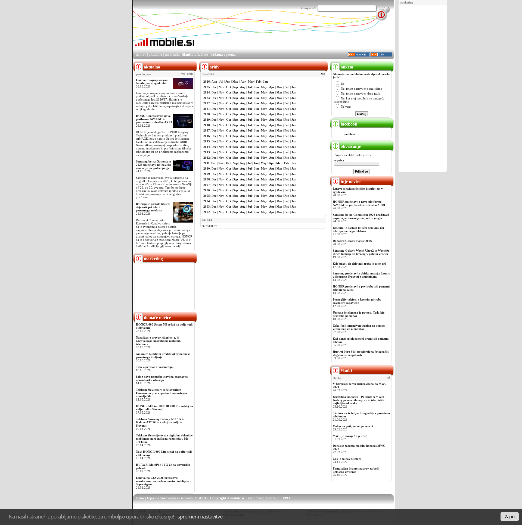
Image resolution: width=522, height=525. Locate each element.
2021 (206, 108)
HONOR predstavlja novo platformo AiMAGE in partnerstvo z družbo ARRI (154, 119)
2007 (206, 184)
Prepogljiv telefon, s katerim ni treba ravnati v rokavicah (357, 301)
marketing (406, 2)
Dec (214, 87)
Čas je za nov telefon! (347, 458)
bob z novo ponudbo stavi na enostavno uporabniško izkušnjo (162, 378)
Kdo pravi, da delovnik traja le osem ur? (360, 263)
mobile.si (349, 134)
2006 (206, 190)
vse (323, 74)
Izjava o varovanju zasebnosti (170, 498)
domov (141, 54)
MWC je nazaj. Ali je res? (350, 436)
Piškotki (201, 498)
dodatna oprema (223, 54)
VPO (286, 498)
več (183, 74)
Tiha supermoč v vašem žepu (154, 366)
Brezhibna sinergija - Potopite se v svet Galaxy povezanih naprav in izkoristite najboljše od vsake (358, 400)
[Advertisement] (423, 89)
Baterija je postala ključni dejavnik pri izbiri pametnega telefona (153, 207)
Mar (251, 81)
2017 (206, 130)
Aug (214, 81)
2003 (206, 206)
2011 (206, 163)
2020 (206, 114)
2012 (206, 157)
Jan (265, 81)
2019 (206, 119)
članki (346, 370)
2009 (206, 174)
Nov (221, 87)
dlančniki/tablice (195, 54)
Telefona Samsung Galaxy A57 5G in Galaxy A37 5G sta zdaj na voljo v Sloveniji (160, 422)
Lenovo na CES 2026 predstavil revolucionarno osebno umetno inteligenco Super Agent (163, 481)
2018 (206, 125)
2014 (206, 146)
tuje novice (350, 181)
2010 (206, 168)
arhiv (190, 74)
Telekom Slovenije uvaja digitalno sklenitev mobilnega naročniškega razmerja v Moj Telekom (164, 438)
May (235, 81)
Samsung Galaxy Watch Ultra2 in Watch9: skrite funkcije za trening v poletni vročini (361, 252)
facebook (348, 124)
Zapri (509, 517)
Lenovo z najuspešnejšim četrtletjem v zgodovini (152, 81)
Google (306, 8)
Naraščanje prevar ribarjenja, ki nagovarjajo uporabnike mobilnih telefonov (158, 341)
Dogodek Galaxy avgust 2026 (352, 240)
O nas (140, 498)
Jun (227, 81)
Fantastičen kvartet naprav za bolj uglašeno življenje (356, 470)
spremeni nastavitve (200, 516)
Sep (235, 87)
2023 (206, 97)
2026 (206, 81)
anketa (346, 67)
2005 (206, 195)
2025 (206, 87)
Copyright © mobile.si (227, 498)
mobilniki (172, 54)
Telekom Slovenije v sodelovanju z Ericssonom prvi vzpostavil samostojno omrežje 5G (161, 393)
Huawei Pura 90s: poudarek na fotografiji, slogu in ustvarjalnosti (361, 353)
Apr (243, 81)
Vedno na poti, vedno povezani (353, 426)
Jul (221, 81)
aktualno (155, 54)
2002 (206, 212)
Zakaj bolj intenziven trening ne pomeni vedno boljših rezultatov (359, 327)
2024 (206, 92)
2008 (206, 179)
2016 (206, 136)
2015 (206, 141)
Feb (258, 81)
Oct (228, 87)
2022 (206, 103)
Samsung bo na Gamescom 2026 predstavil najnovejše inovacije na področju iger (153, 165)
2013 (206, 152)
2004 (206, 201)
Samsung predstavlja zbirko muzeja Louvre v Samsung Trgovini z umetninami (361, 275)
